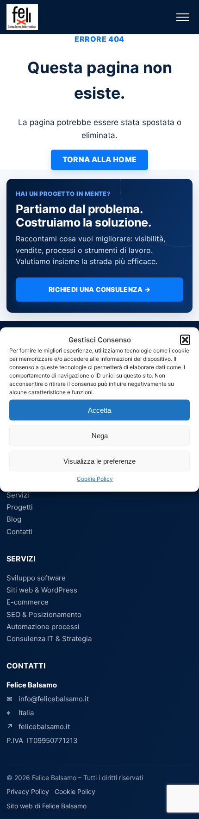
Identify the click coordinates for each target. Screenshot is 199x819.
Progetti (19, 507)
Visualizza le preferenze (99, 461)
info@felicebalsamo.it (54, 698)
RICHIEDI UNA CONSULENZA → (99, 289)
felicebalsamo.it (44, 726)
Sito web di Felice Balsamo (46, 806)
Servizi (17, 495)
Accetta (99, 410)
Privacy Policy (27, 791)
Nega (100, 435)
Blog (13, 519)
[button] (185, 340)
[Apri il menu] (183, 17)
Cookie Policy (95, 478)
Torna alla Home (99, 159)
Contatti (19, 531)
